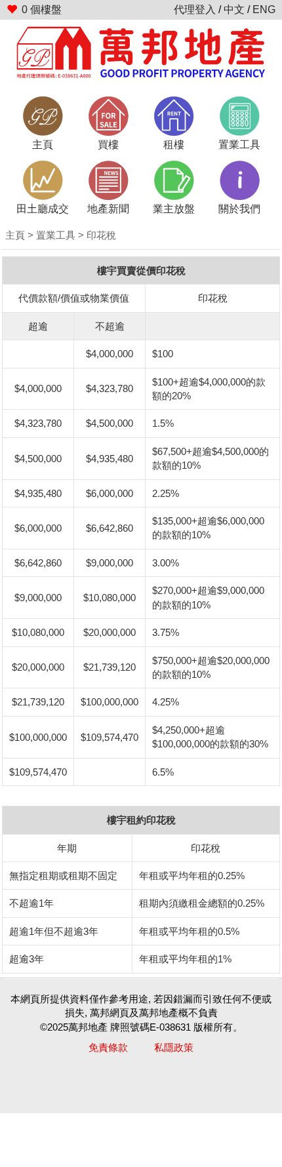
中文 (234, 9)
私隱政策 (173, 1047)
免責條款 (108, 1047)
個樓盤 (42, 9)
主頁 (15, 235)
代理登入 (195, 9)
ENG (263, 9)
